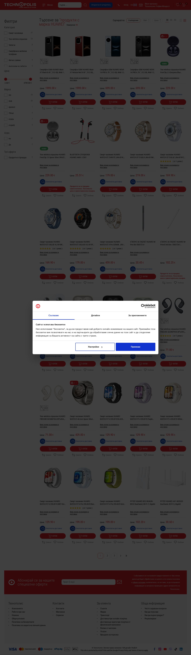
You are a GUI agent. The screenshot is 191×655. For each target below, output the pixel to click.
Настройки (93, 347)
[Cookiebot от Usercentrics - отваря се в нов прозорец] (143, 306)
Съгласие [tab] (54, 315)
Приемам (135, 347)
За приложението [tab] (137, 315)
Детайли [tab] (95, 315)
